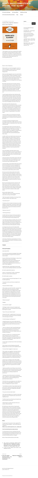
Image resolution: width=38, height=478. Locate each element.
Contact (21, 14)
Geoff (12, 21)
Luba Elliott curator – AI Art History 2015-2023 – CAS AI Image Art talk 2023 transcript (29, 40)
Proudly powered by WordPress (7, 475)
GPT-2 (10, 444)
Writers (18, 446)
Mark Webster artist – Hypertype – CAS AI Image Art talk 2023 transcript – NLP (29, 44)
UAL (10, 448)
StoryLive (15, 445)
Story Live (10, 445)
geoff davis (16, 447)
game (12, 447)
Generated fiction (15, 443)
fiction (8, 447)
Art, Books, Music (15, 12)
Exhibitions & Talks (23, 12)
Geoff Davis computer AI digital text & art (16, 4)
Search (25, 21)
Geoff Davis (6, 444)
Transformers (12, 446)
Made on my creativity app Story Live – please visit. (11, 426)
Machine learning (16, 444)
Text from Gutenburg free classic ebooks (10, 429)
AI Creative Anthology (6, 12)
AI (4, 447)
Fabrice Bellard (7, 443)
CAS (6, 447)
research (6, 445)
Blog (17, 14)
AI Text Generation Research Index (8, 14)
